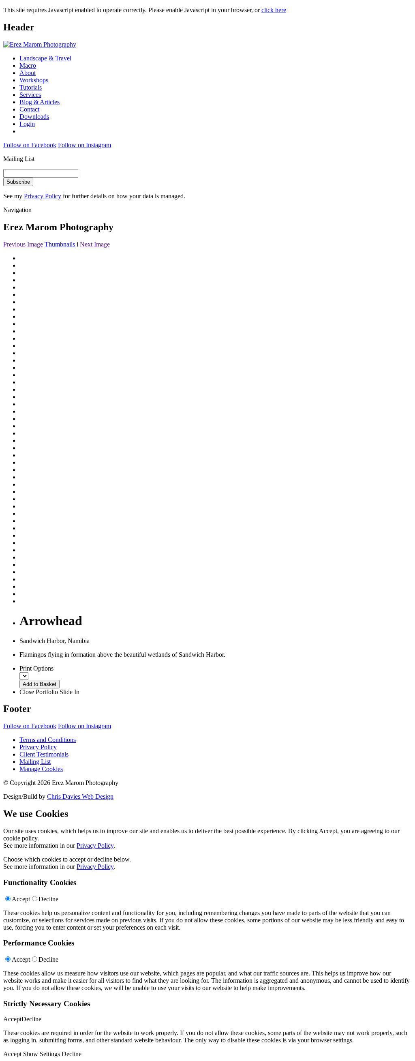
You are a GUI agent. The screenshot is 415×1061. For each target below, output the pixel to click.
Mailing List (35, 761)
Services (30, 94)
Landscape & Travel (45, 58)
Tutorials (30, 87)
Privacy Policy (42, 196)
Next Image (95, 244)
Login (27, 123)
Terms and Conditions (47, 739)
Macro (27, 65)
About (27, 72)
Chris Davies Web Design (80, 796)
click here (273, 9)
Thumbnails (60, 244)
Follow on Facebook (29, 144)
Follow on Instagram (84, 144)
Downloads (34, 116)
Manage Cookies (41, 768)
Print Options (36, 668)
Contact (29, 109)
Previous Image (23, 244)
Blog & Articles (39, 102)
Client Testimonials (43, 754)
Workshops (33, 80)
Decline (48, 899)
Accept (21, 899)
